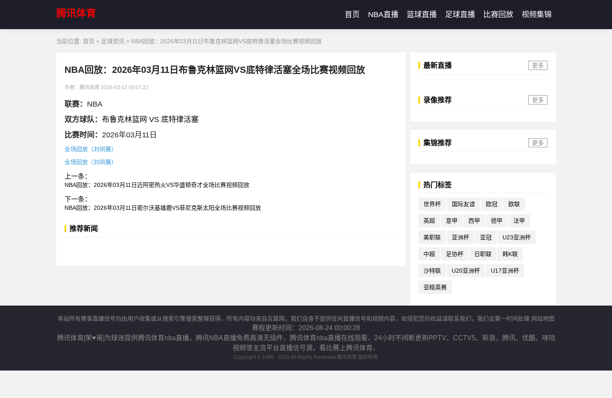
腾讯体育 (76, 13)
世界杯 (432, 204)
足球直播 (460, 14)
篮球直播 (422, 14)
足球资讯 (112, 41)
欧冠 (492, 204)
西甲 (474, 220)
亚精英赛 (435, 287)
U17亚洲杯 (505, 270)
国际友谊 (463, 204)
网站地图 (543, 318)
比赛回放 (498, 14)
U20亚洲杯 (466, 270)
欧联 (514, 204)
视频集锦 (537, 14)
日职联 (483, 254)
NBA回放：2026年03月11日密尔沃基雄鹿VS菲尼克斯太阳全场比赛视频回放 (163, 207)
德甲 (497, 220)
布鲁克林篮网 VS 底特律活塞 (150, 119)
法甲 (519, 220)
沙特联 (432, 270)
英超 (429, 220)
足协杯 (454, 254)
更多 (538, 65)
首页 (352, 14)
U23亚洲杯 (517, 237)
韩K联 (510, 254)
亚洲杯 (460, 237)
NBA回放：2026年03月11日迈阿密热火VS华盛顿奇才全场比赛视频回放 (157, 185)
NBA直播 (383, 14)
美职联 (432, 237)
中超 (429, 254)
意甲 (452, 220)
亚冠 (486, 237)
